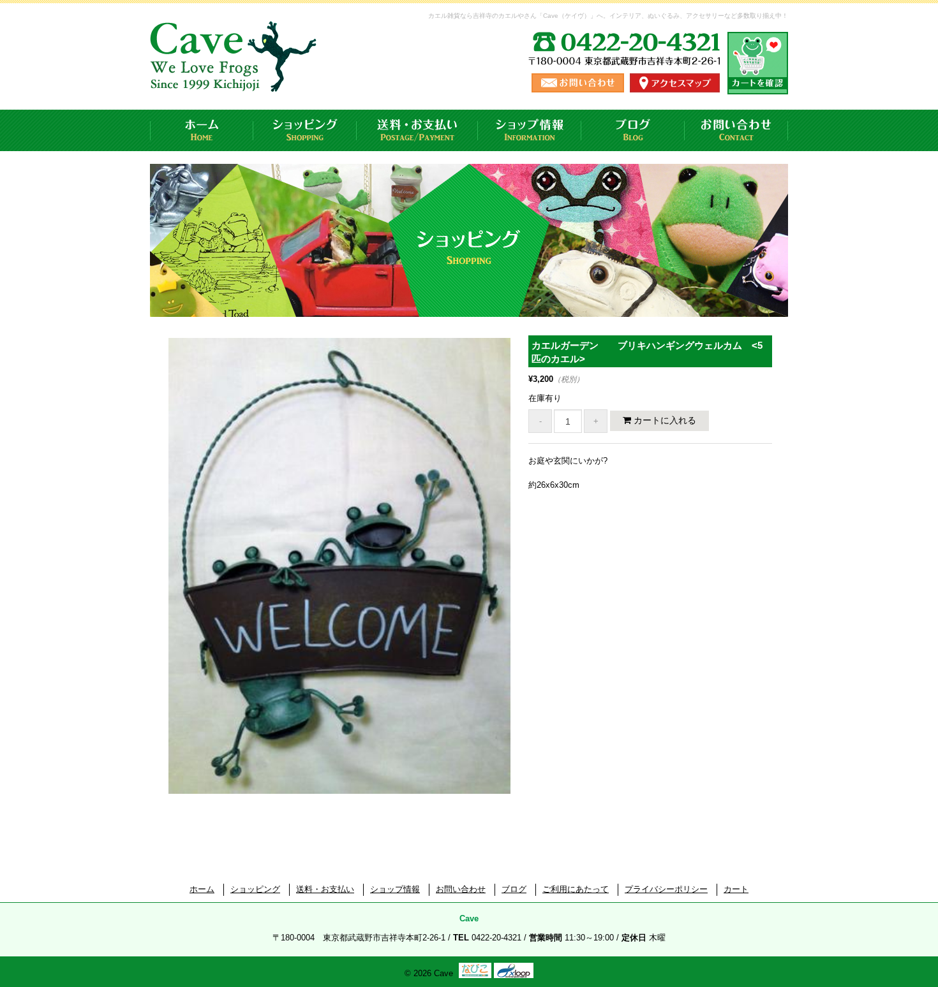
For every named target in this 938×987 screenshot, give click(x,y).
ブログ (633, 130)
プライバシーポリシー (666, 889)
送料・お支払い (417, 130)
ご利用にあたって (575, 889)
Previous (148, 580)
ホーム (201, 130)
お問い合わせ (736, 130)
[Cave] (235, 79)
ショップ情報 (529, 130)
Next (533, 580)
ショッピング (305, 130)
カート (736, 889)
